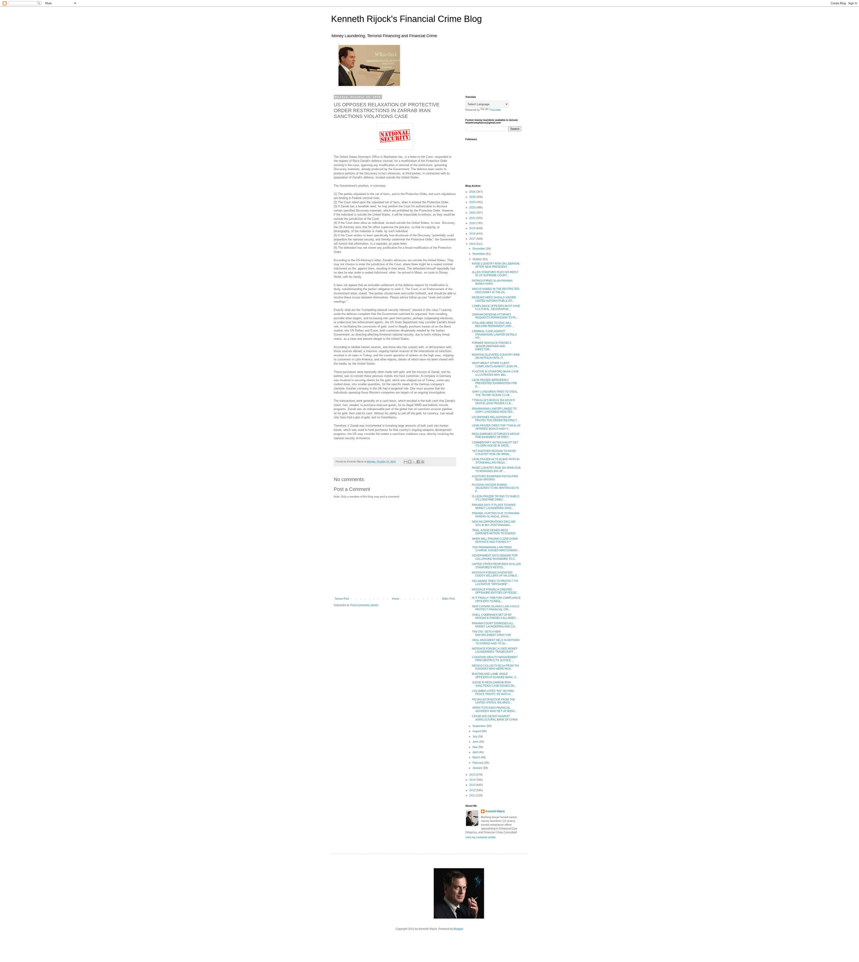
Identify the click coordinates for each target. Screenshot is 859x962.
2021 (472, 218)
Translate (495, 109)
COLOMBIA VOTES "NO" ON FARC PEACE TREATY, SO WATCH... (493, 692)
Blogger (458, 928)
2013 (472, 785)
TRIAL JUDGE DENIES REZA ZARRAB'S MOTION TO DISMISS (494, 532)
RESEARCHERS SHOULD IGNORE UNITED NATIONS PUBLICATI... (494, 299)
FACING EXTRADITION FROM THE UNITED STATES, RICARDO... (493, 701)
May (475, 747)
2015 (472, 774)
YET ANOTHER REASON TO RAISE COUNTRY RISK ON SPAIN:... (494, 452)
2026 (472, 191)
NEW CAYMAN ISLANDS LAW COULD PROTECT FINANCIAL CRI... (495, 608)
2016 (472, 244)
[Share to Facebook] (418, 462)
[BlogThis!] (410, 462)
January (477, 768)
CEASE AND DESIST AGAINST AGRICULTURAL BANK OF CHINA (495, 718)
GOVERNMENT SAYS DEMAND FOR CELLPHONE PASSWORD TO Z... (495, 557)
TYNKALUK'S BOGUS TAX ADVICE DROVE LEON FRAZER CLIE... (493, 402)
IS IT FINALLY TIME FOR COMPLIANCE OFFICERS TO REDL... (496, 599)
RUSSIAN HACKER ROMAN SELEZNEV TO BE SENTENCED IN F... (495, 488)
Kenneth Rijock (495, 811)
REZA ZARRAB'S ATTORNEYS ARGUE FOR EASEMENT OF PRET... (495, 435)
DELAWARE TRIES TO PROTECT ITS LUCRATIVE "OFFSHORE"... (495, 582)
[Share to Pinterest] (422, 462)
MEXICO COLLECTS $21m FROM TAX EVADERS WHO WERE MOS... (495, 667)
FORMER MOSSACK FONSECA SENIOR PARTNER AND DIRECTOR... (491, 346)
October (477, 259)
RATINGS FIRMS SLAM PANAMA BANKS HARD (492, 282)
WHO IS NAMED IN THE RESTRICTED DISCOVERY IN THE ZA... (495, 290)
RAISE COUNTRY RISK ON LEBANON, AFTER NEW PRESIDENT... (496, 265)
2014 (472, 779)
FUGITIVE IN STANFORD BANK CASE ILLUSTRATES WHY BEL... (495, 373)
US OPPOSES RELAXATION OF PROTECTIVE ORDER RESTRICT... (495, 419)
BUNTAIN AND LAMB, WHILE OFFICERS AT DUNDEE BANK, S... (495, 675)
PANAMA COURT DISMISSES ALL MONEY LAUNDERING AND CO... (494, 625)
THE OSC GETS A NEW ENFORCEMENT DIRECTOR (491, 633)
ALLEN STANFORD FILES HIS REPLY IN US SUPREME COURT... (495, 274)
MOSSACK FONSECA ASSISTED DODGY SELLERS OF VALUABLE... (495, 574)
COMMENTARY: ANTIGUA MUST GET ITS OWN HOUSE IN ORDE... (495, 444)
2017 (472, 238)
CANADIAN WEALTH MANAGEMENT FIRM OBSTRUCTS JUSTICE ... (495, 659)
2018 (472, 233)
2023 (472, 207)
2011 (472, 795)
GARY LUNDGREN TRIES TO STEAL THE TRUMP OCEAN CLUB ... (495, 393)
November (479, 253)
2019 (472, 228)
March (476, 757)
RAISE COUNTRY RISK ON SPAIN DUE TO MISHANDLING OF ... (496, 469)
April (475, 752)
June (475, 741)
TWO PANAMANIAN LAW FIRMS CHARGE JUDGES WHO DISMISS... (495, 549)
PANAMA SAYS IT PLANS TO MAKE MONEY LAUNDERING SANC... (494, 506)
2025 (472, 197)
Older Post (448, 598)
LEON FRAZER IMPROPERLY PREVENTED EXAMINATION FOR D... (494, 383)
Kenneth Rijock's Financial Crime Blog (406, 19)
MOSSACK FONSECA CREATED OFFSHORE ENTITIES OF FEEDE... (495, 591)
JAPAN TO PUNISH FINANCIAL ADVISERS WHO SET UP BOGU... (494, 709)
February (478, 762)
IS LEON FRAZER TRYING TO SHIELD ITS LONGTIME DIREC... (495, 498)
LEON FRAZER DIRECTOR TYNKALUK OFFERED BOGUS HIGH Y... (496, 427)
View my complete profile (480, 837)
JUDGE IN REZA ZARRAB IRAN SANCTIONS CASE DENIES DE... (494, 684)
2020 (472, 223)
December (479, 248)
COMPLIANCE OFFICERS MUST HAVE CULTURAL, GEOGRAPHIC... (496, 307)
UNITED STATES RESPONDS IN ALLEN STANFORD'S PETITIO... (496, 565)
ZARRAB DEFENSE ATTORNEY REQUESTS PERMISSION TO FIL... (495, 316)
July (475, 736)
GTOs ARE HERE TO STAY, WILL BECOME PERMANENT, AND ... (493, 324)
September (479, 726)
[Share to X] (414, 462)
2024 (472, 202)
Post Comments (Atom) (364, 605)
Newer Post (342, 598)
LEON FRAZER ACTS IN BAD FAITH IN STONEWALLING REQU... (495, 461)
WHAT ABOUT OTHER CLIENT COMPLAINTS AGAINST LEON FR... (495, 364)
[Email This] (405, 462)
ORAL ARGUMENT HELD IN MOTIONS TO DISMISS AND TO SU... (496, 642)
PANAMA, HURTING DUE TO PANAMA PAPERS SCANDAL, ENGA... (495, 515)
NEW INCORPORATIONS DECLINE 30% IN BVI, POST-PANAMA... (494, 523)
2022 (472, 212)
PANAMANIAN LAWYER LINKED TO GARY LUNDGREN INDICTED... (494, 410)
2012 (472, 790)
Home (395, 598)
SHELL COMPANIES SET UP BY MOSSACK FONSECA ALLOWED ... (495, 616)
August (477, 731)
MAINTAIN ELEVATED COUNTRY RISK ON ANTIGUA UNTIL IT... (496, 356)
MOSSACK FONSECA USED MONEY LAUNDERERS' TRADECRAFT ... (495, 650)
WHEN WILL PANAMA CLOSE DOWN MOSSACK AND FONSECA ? (495, 540)
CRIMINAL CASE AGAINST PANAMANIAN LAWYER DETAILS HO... (494, 334)
